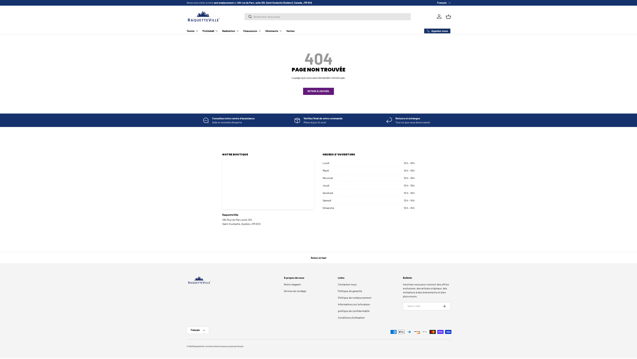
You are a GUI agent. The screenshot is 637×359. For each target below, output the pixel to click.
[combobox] (328, 16)
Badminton (228, 30)
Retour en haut (318, 257)
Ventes (290, 30)
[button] (448, 16)
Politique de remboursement (354, 297)
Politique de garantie (350, 291)
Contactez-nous (347, 284)
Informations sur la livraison (354, 304)
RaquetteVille (198, 346)
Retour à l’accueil (318, 91)
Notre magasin (292, 284)
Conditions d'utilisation (351, 317)
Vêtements (271, 30)
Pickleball (208, 30)
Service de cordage (295, 291)
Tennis (190, 30)
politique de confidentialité (354, 310)
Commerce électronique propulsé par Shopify (224, 346)
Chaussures (250, 30)
